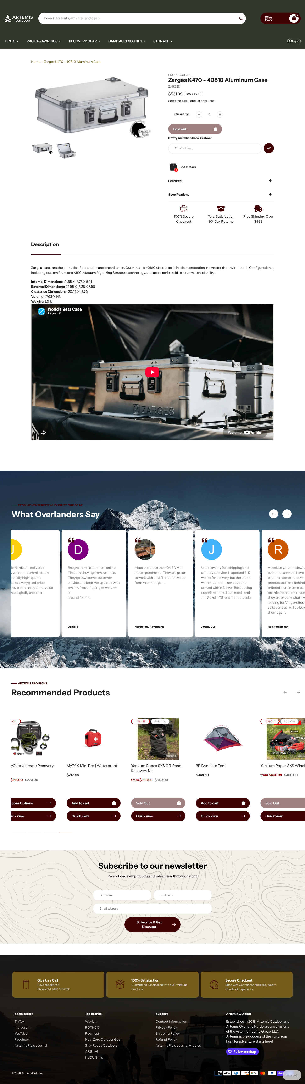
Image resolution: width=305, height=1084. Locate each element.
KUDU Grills (94, 1057)
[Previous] (273, 513)
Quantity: (182, 114)
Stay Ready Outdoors (101, 1045)
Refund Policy (166, 1039)
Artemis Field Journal (31, 1045)
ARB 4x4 (91, 1051)
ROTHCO (92, 1027)
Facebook (22, 1039)
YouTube (21, 1033)
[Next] (287, 513)
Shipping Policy (168, 1033)
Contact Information (171, 1021)
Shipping (174, 101)
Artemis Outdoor (32, 1073)
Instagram (22, 1027)
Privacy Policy (166, 1027)
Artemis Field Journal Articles (178, 1045)
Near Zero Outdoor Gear (103, 1039)
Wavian (91, 1021)
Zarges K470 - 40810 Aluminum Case (72, 62)
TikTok (19, 1021)
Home (35, 62)
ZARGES (174, 86)
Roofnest (92, 1033)
